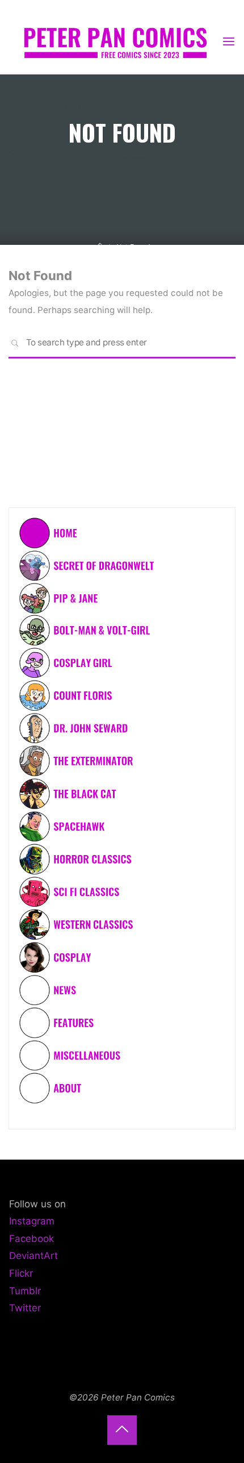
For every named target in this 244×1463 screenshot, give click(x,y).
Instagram (31, 1221)
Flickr (21, 1273)
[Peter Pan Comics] (115, 41)
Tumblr (25, 1291)
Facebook (31, 1238)
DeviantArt (33, 1255)
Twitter (25, 1308)
